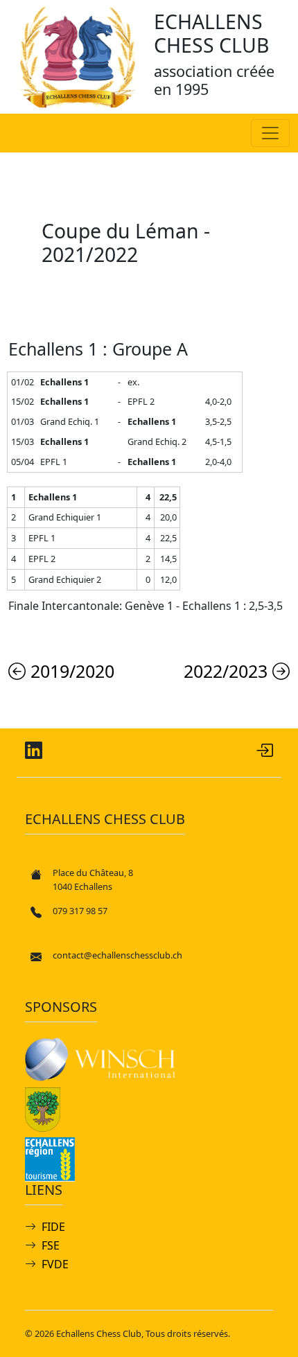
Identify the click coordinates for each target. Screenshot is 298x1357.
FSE (51, 1245)
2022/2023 (228, 671)
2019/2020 (70, 671)
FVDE (55, 1264)
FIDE (53, 1226)
